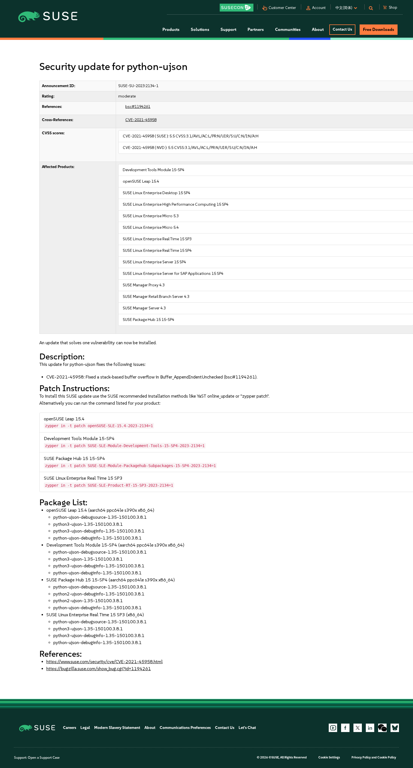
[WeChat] (382, 728)
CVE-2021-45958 (140, 119)
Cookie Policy (386, 757)
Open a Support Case (44, 758)
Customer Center (282, 8)
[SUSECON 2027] (236, 8)
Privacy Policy (361, 757)
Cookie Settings (329, 757)
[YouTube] (333, 728)
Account (319, 8)
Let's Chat (247, 727)
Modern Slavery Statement (117, 727)
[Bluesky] (395, 728)
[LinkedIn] (370, 728)
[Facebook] (345, 728)
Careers (69, 727)
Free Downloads (378, 29)
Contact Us (342, 29)
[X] (357, 728)
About (149, 727)
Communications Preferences (185, 727)
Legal (85, 727)
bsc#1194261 (137, 106)
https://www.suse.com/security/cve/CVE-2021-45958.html (104, 661)
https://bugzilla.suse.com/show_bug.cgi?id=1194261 (98, 668)
